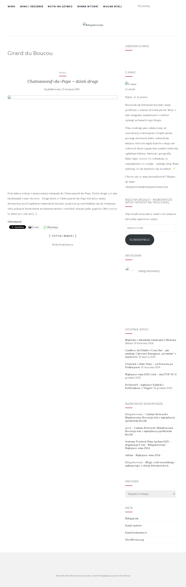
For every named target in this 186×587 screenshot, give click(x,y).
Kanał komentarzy (136, 532)
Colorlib (95, 575)
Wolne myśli (112, 6)
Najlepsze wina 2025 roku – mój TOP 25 (149, 374)
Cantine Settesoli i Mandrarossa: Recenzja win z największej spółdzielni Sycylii (150, 417)
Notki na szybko (60, 6)
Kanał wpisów (133, 525)
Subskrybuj (140, 239)
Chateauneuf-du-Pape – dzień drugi (62, 81)
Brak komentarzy (62, 244)
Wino (11, 6)
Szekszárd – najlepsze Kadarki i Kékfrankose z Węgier (144, 386)
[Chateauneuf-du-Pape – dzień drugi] (63, 141)
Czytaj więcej (63, 235)
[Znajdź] (176, 6)
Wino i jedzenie (31, 6)
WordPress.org (134, 539)
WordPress (124, 575)
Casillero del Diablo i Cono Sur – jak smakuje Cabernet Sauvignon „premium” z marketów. (150, 353)
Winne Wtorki (87, 6)
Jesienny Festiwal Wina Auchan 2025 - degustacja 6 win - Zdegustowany (148, 443)
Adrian (129, 455)
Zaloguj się (131, 518)
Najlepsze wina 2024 (137, 448)
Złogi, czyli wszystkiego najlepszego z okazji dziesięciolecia (150, 464)
